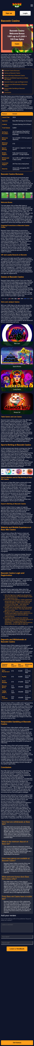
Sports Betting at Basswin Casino (14, 75)
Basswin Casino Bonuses (12, 70)
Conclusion (7, 92)
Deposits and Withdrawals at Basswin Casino (15, 85)
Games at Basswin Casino (12, 73)
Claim (17, 44)
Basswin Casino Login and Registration (16, 82)
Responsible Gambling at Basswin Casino (14, 89)
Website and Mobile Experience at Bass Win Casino (16, 78)
